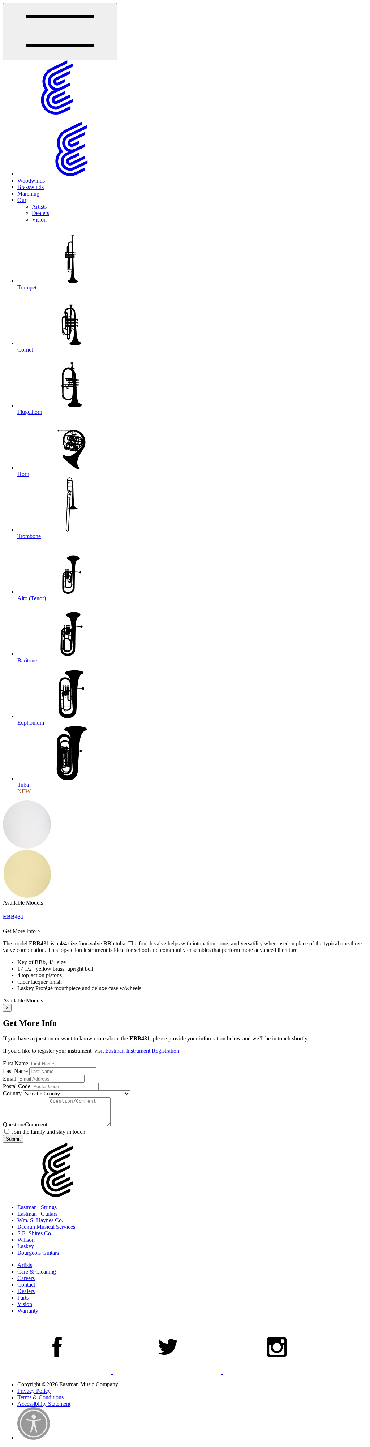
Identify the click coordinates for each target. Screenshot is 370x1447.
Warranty (27, 1311)
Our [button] (21, 200)
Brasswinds (30, 187)
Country (12, 1093)
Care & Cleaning (36, 1271)
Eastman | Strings (37, 1207)
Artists (39, 206)
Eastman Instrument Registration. (143, 1051)
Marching (28, 193)
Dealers (40, 213)
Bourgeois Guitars (38, 1253)
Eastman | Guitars (37, 1214)
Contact (26, 1284)
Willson (26, 1240)
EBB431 (13, 917)
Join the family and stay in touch (47, 1132)
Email (9, 1078)
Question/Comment (25, 1124)
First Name (15, 1063)
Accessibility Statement (43, 1404)
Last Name (15, 1071)
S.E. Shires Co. (34, 1233)
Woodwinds (31, 180)
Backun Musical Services (46, 1227)
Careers (26, 1278)
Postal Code (16, 1086)
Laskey (25, 1246)
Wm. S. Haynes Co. (40, 1220)
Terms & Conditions (40, 1397)
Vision (39, 219)
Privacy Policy (34, 1391)
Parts (23, 1297)
